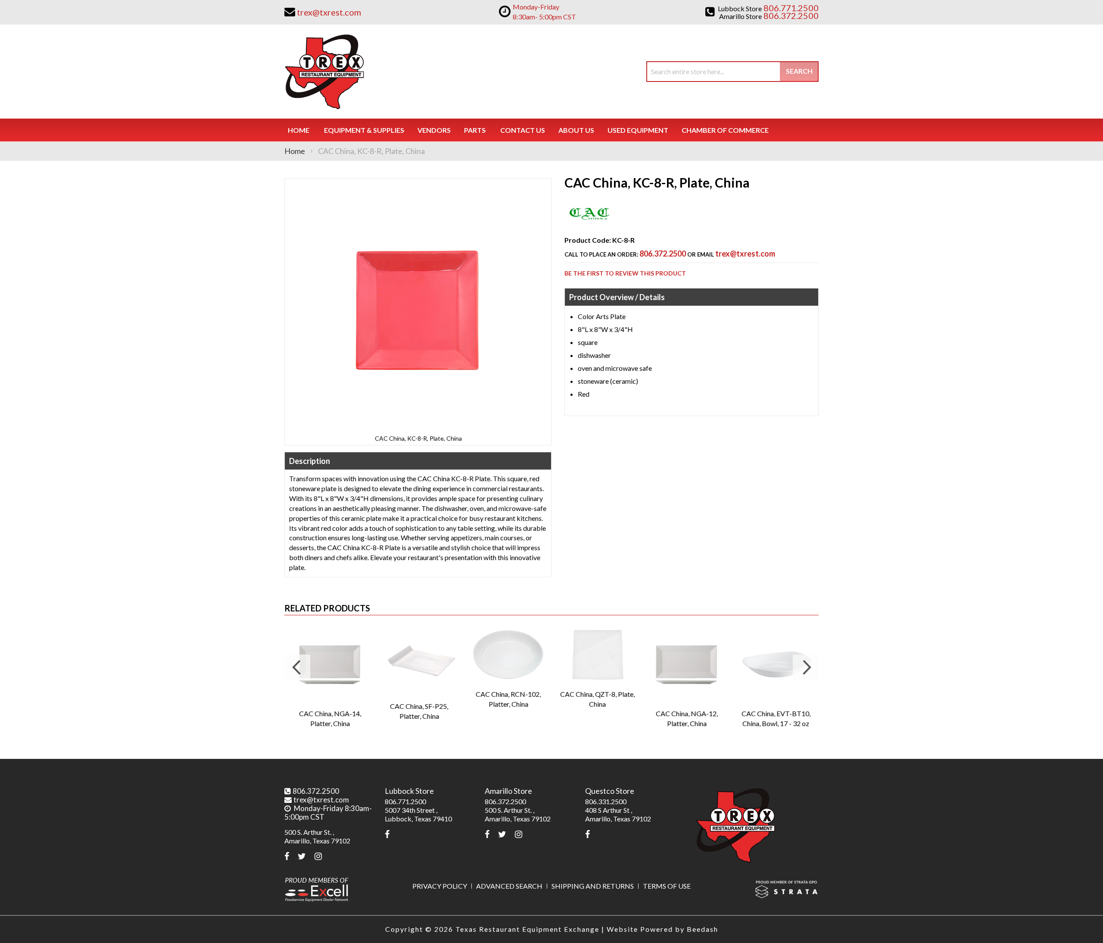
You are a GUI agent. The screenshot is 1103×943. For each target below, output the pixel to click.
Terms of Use (667, 886)
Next (806, 667)
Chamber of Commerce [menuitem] (725, 130)
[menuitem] (364, 130)
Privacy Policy (439, 886)
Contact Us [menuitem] (522, 130)
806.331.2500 (605, 801)
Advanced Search (509, 886)
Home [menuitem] (298, 130)
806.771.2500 (405, 801)
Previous (297, 667)
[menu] (551, 130)
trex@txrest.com (745, 253)
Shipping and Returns (593, 886)
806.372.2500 (662, 253)
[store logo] (324, 71)
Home (294, 151)
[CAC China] (589, 224)
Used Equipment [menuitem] (638, 130)
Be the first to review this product (625, 273)
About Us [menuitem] (576, 130)
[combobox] (732, 71)
